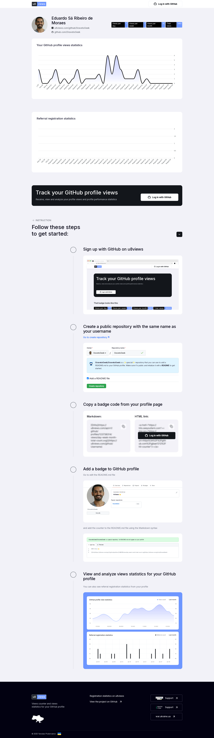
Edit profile (98, 513)
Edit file (92, 545)
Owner (90, 348)
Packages (145, 485)
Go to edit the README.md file (99, 475)
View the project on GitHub (103, 701)
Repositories (127, 485)
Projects (137, 485)
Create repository (96, 386)
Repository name (118, 348)
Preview (101, 544)
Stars (153, 485)
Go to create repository (95, 337)
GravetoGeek (116, 503)
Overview (117, 485)
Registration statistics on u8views (107, 696)
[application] (107, 73)
